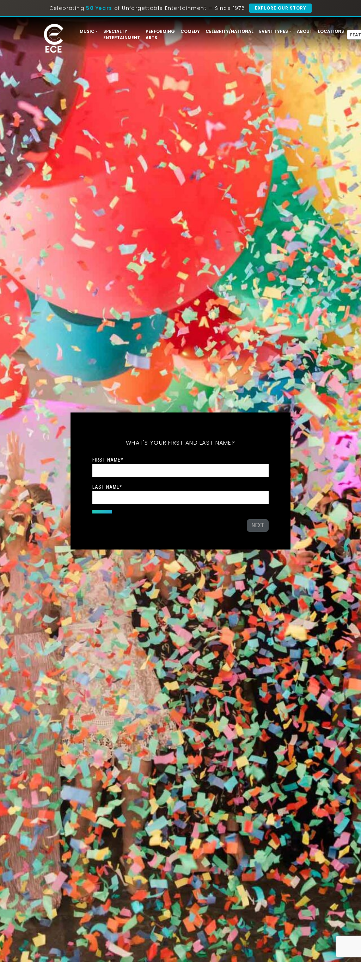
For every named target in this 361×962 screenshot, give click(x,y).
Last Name (107, 487)
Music (87, 31)
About (304, 31)
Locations (331, 31)
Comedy (190, 31)
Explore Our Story (280, 8)
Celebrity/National (229, 31)
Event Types (273, 31)
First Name (107, 460)
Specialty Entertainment (121, 34)
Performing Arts (160, 34)
